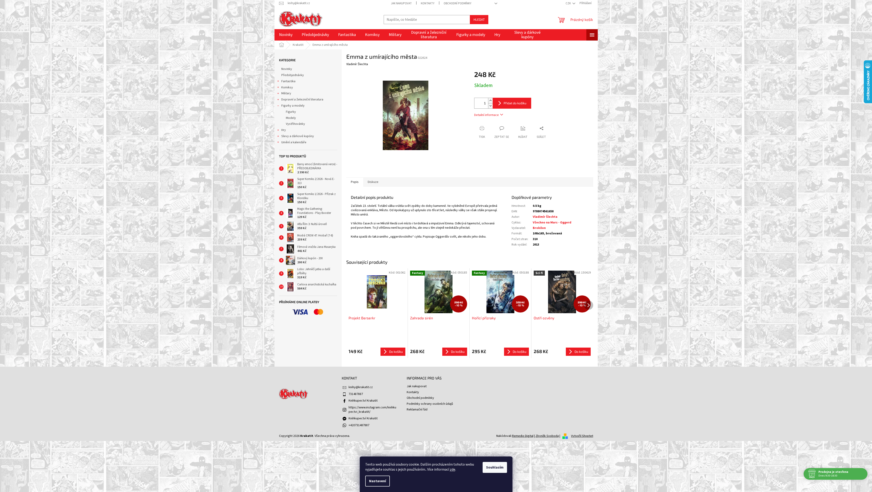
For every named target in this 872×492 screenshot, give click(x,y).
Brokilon (539, 228)
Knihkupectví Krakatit (363, 400)
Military (286, 93)
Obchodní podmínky (457, 3)
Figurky (291, 112)
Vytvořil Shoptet (582, 436)
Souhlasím (495, 467)
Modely (291, 118)
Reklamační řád (417, 409)
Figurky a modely (293, 105)
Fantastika (288, 81)
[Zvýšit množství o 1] (490, 100)
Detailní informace (486, 115)
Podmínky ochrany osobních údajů (430, 404)
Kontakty (428, 3)
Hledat (479, 19)
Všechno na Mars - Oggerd (552, 222)
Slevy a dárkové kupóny (297, 136)
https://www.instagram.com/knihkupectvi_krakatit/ (372, 409)
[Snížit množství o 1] (490, 105)
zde (452, 469)
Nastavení (377, 481)
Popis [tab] (355, 182)
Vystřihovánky (295, 124)
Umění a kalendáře (293, 142)
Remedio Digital (522, 436)
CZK (569, 3)
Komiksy (287, 87)
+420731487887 (359, 425)
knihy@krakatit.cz (361, 387)
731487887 (356, 394)
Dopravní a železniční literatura (302, 99)
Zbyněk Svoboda (547, 436)
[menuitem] (285, 35)
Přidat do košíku (515, 103)
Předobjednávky (292, 75)
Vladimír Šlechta (545, 217)
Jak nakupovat (401, 3)
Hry (283, 130)
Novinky (286, 69)
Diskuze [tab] (373, 182)
